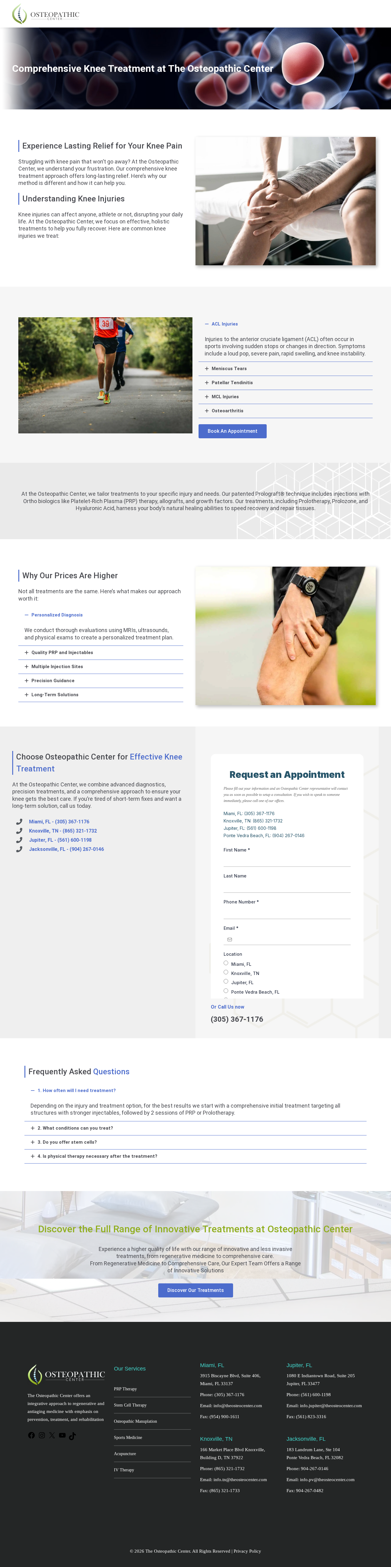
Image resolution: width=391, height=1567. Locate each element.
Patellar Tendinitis (232, 382)
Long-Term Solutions (55, 694)
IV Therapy (124, 1470)
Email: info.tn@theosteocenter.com (233, 1479)
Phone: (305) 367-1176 (222, 1394)
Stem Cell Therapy (130, 1405)
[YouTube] (62, 1438)
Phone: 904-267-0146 (307, 1468)
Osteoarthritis (227, 411)
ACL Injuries (225, 324)
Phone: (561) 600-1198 (309, 1394)
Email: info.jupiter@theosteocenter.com (324, 1405)
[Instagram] (42, 1438)
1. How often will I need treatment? (77, 1090)
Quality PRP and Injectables (62, 652)
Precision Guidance (53, 680)
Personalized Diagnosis (57, 615)
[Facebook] (31, 1438)
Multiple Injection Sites (57, 666)
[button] (286, 324)
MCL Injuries (225, 396)
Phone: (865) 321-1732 (222, 1468)
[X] (52, 1438)
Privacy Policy (247, 1551)
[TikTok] (72, 1438)
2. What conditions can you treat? (75, 1128)
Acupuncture (125, 1453)
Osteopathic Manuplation (135, 1421)
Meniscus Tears (229, 368)
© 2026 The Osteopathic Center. (161, 1551)
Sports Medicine (128, 1437)
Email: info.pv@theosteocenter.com (321, 1479)
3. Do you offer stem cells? (67, 1142)
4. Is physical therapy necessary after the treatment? (97, 1156)
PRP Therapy (125, 1389)
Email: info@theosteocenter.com (231, 1405)
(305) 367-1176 (237, 1019)
